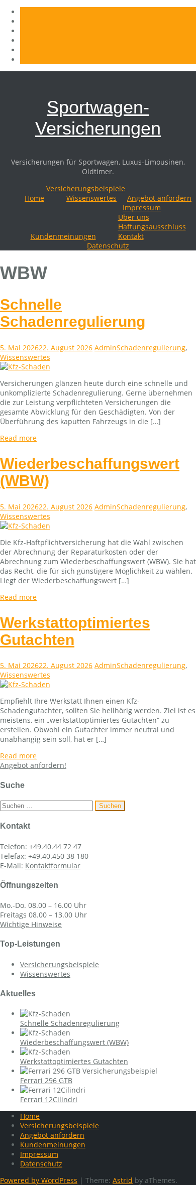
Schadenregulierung (151, 347)
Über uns (133, 217)
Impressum (142, 207)
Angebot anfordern (159, 198)
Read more (18, 438)
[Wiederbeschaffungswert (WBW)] (25, 526)
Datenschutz (108, 245)
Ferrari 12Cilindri (48, 1099)
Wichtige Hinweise (31, 924)
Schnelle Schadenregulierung (72, 313)
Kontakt (131, 236)
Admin (105, 347)
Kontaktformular (52, 865)
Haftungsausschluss (152, 226)
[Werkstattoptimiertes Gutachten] (25, 684)
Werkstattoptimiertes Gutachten (74, 1061)
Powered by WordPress (38, 1180)
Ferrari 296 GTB (46, 1080)
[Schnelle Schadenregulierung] (25, 366)
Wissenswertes (91, 198)
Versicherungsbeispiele (85, 188)
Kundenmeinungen (63, 236)
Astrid (123, 1180)
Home (34, 198)
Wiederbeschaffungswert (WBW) (74, 1042)
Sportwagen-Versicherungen (98, 118)
